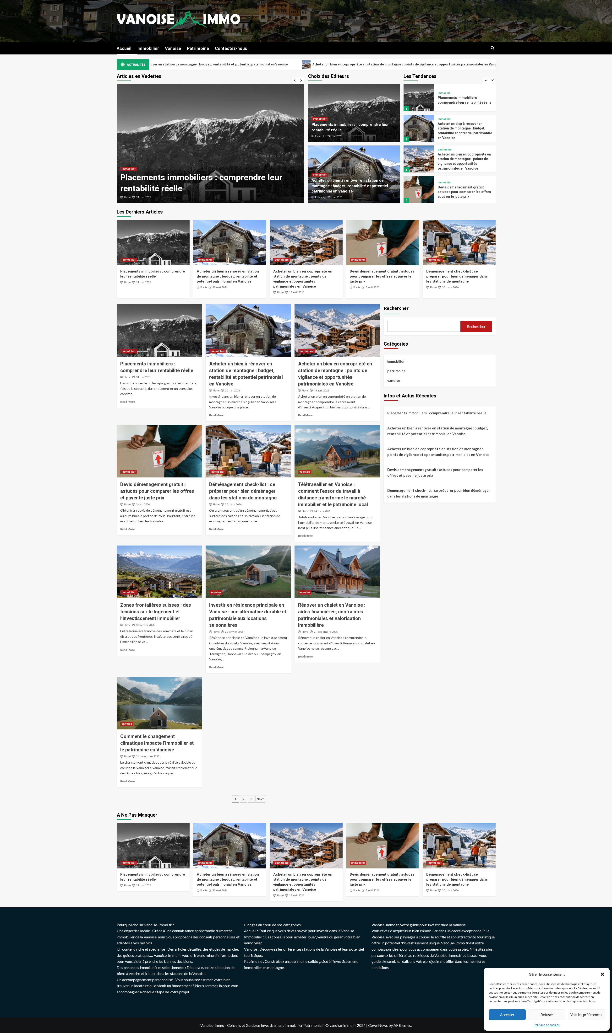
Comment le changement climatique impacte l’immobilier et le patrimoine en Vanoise (157, 743)
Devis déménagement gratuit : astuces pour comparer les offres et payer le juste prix (476, 64)
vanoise (305, 471)
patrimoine (445, 119)
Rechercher (396, 308)
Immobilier (148, 48)
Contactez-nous (231, 48)
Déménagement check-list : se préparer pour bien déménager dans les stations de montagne (462, 191)
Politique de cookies (547, 1025)
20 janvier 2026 (234, 631)
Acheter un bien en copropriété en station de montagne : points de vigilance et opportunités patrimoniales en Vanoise (290, 64)
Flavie (127, 197)
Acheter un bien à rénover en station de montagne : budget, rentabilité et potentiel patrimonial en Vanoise (200, 177)
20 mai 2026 (143, 197)
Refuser (547, 1014)
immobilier (128, 158)
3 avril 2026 (372, 287)
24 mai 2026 (334, 136)
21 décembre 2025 (326, 631)
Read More (127, 401)
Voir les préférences (586, 1014)
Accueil (124, 48)
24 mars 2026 (322, 511)
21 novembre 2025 (147, 756)
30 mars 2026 (450, 287)
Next (260, 799)
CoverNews (378, 1025)
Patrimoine (198, 48)
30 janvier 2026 (145, 625)
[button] (602, 974)
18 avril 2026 (296, 292)
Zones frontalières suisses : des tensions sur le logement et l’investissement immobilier (155, 611)
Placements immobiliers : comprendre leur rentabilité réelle (436, 413)
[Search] (493, 48)
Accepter (507, 1014)
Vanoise (173, 48)
